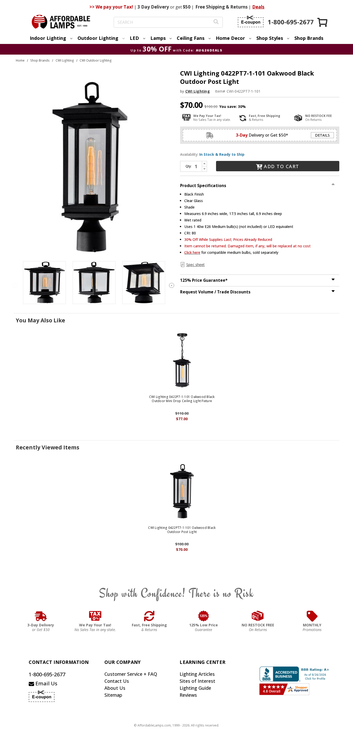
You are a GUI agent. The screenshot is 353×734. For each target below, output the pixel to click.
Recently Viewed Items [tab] (47, 447)
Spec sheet (195, 264)
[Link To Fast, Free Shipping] (149, 616)
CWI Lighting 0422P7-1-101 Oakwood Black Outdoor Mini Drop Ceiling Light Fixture (182, 399)
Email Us (45, 683)
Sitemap (113, 695)
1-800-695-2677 (47, 674)
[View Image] (44, 282)
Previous (15, 285)
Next (171, 285)
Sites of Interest (197, 681)
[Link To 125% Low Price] (203, 616)
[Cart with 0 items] (323, 22)
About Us (114, 688)
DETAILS (322, 135)
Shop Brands (308, 38)
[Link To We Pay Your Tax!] (95, 616)
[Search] (216, 22)
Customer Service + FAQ (130, 674)
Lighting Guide (195, 688)
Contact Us (116, 681)
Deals (258, 7)
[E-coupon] (250, 21)
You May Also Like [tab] (40, 320)
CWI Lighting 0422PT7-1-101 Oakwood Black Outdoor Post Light (182, 530)
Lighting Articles (197, 674)
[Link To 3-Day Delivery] (40, 616)
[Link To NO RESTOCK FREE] (258, 616)
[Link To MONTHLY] (312, 616)
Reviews (188, 695)
